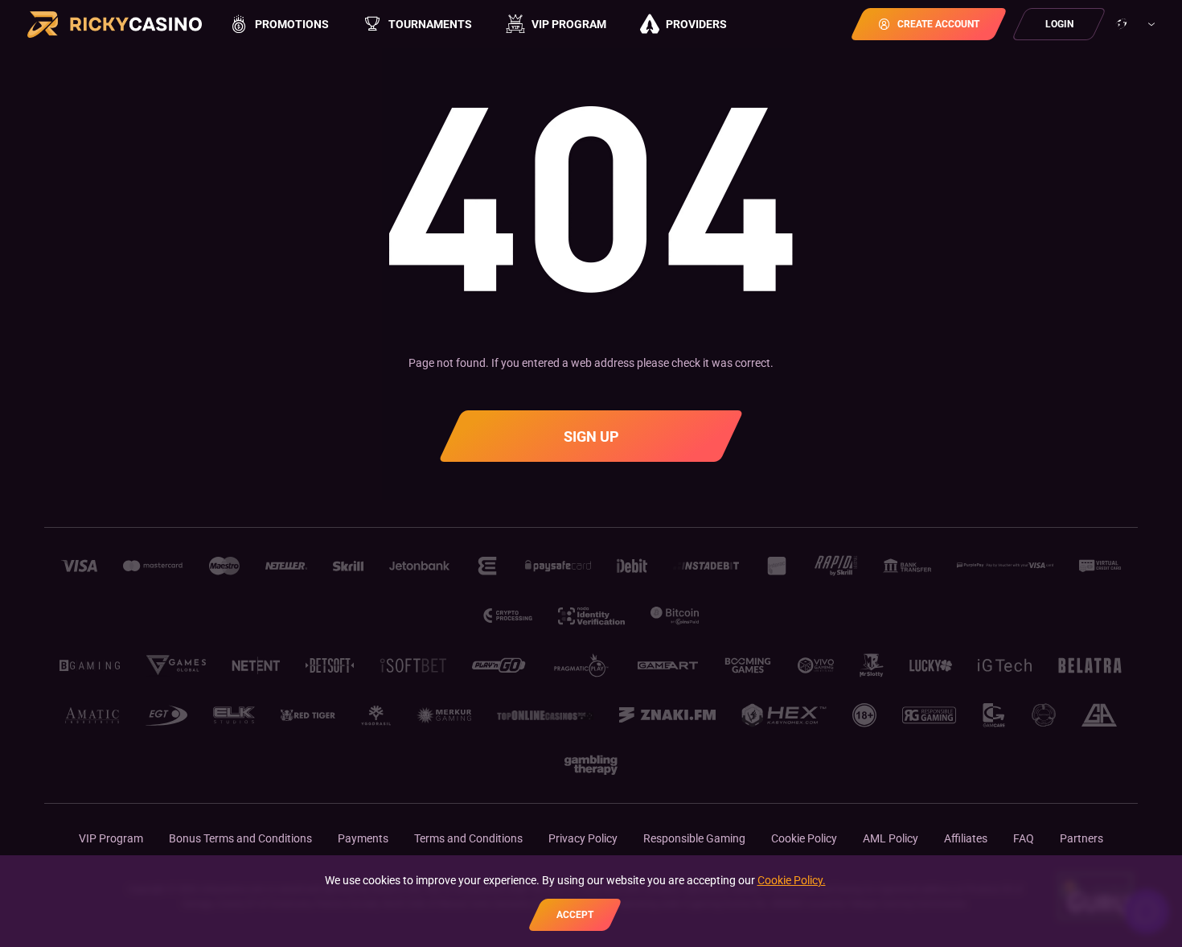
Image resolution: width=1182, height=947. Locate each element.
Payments (363, 838)
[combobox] (1133, 24)
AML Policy (890, 838)
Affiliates (965, 838)
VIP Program (111, 838)
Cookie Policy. (791, 880)
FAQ (1023, 838)
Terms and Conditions (468, 838)
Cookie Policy (804, 838)
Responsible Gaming (694, 838)
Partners (1081, 838)
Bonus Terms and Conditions (240, 838)
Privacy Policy (583, 838)
